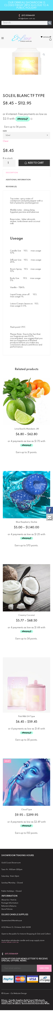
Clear (5, 141)
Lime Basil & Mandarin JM (26, 429)
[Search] (49, 23)
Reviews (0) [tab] (11, 187)
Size (5, 131)
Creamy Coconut (26, 615)
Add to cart (36, 163)
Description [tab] (12, 173)
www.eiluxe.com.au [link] (10, 942)
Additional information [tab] (18, 180)
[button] (2, 38)
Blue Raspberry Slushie (26, 522)
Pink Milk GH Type (26, 716)
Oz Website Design (19, 993)
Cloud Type (26, 810)
